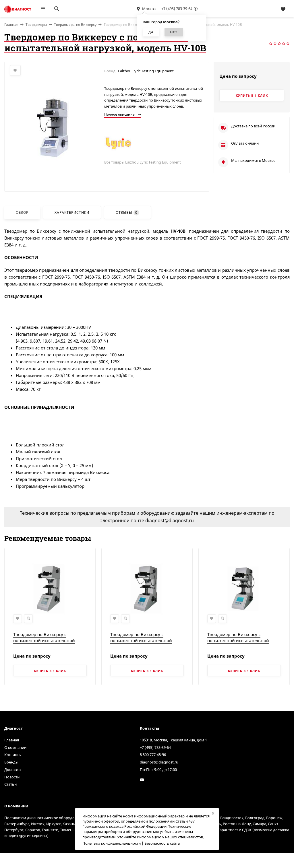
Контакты (13, 754)
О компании (15, 747)
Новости (12, 777)
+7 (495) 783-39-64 (176, 8)
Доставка (12, 769)
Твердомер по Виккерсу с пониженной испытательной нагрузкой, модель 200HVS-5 (141, 640)
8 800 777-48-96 (153, 754)
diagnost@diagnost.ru (159, 762)
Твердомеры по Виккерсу (75, 24)
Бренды (11, 762)
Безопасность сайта (162, 843)
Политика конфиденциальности (111, 843)
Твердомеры (36, 24)
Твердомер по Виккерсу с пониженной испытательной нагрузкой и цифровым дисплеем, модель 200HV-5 (49, 643)
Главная (11, 740)
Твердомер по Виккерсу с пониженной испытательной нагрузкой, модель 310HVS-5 (238, 640)
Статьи (10, 784)
